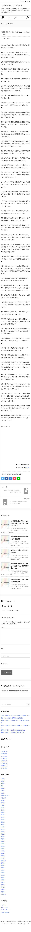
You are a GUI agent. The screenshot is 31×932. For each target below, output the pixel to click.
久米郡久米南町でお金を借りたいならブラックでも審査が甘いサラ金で (20, 566)
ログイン (3, 905)
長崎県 (2, 877)
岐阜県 (2, 824)
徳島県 (2, 836)
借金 (2, 786)
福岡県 (2, 865)
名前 (2, 648)
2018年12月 (4, 761)
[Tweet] (2, 478)
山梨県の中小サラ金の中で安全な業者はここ (13, 730)
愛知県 (2, 841)
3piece (27, 467)
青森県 (2, 882)
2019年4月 (4, 753)
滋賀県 (2, 853)
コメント (3, 627)
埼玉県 (2, 800)
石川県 (2, 858)
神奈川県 (3, 860)
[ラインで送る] (18, 478)
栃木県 (2, 848)
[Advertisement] (15, 443)
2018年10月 (4, 765)
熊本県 (2, 855)
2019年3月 (4, 756)
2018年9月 (4, 768)
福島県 (2, 868)
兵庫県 (2, 788)
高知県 (2, 889)
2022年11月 (4, 751)
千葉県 (2, 793)
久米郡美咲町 (26, 464)
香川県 (2, 887)
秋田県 (2, 870)
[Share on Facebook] (6, 478)
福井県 (2, 863)
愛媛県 (2, 839)
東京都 (2, 846)
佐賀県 (2, 783)
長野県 (2, 880)
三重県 (2, 778)
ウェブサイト (4, 663)
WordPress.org (5, 912)
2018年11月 (4, 763)
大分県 (2, 802)
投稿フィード (4, 907)
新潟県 (2, 843)
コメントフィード (6, 909)
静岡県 (2, 884)
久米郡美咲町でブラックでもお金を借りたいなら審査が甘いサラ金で (20, 523)
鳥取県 (2, 892)
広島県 (2, 834)
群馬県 (2, 872)
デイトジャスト (18, 928)
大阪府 (2, 805)
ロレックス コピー (4, 927)
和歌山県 (3, 798)
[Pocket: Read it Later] (14, 478)
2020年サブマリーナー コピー (16, 927)
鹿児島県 (3, 894)
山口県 (2, 817)
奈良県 (2, 807)
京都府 (2, 781)
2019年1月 (4, 758)
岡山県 (19, 464)
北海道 (2, 790)
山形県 (2, 819)
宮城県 (2, 810)
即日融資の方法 (5, 795)
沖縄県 (2, 851)
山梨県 (2, 822)
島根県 (2, 831)
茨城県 (2, 875)
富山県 (2, 815)
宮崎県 (2, 812)
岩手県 (2, 829)
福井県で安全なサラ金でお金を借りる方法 (12, 732)
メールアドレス (5, 656)
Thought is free (25, 923)
